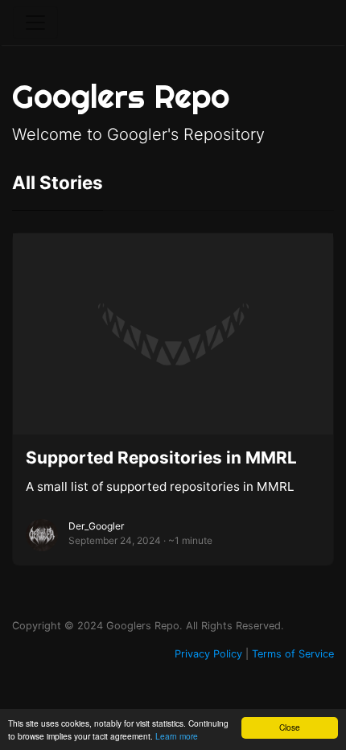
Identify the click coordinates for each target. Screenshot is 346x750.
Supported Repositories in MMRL (161, 457)
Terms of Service (293, 654)
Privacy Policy (208, 654)
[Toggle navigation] (35, 22)
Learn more (176, 736)
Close (289, 727)
